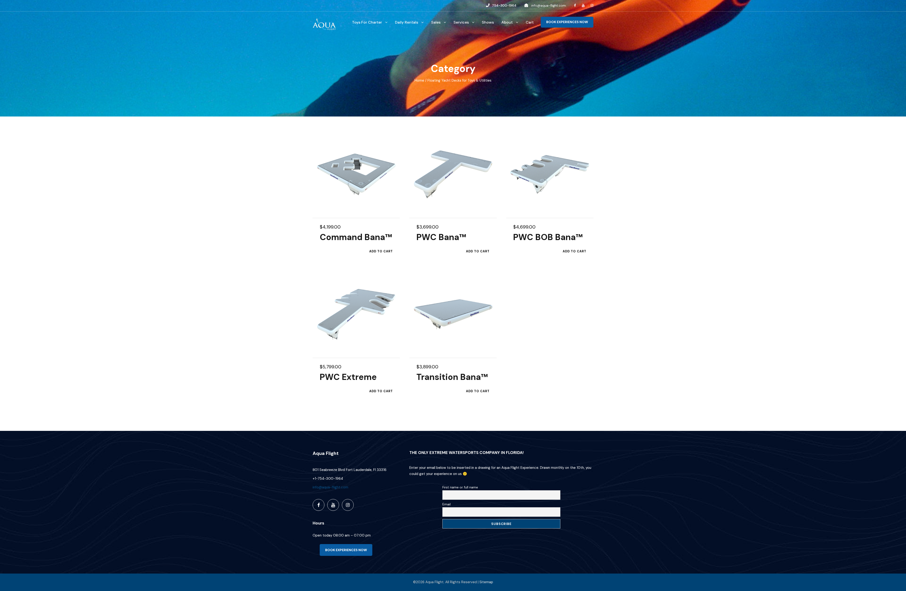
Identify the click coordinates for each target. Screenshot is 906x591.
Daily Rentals (406, 22)
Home (419, 80)
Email (446, 504)
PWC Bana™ (441, 237)
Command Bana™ (356, 237)
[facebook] (575, 5)
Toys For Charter (367, 22)
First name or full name (460, 487)
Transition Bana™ (452, 377)
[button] (381, 251)
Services (461, 22)
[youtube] (583, 5)
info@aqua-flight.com (548, 5)
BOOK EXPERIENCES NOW (567, 22)
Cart (530, 22)
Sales (435, 22)
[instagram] (592, 5)
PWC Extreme (348, 377)
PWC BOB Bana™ (548, 237)
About (507, 22)
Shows (488, 22)
